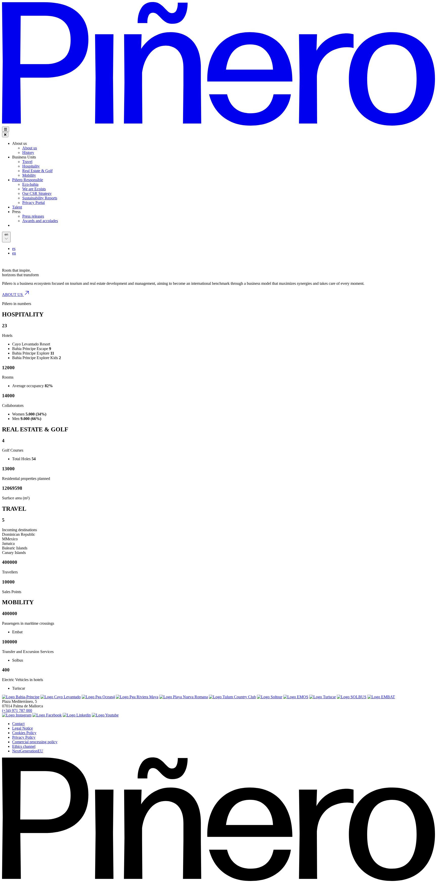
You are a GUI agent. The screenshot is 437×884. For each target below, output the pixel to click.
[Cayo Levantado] (60, 697)
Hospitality (31, 166)
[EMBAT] (381, 697)
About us (29, 148)
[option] (223, 248)
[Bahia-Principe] (20, 697)
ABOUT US (13, 294)
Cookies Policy (24, 733)
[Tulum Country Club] (232, 697)
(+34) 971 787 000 (17, 710)
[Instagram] (16, 715)
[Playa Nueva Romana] (183, 697)
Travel (27, 161)
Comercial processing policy (34, 742)
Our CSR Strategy (37, 193)
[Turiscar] (322, 697)
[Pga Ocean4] (98, 697)
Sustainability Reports (39, 198)
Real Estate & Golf (37, 171)
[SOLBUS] (351, 697)
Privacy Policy (23, 737)
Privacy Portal (33, 202)
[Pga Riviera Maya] (137, 697)
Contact (18, 724)
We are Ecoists (34, 189)
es (13, 248)
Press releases (33, 216)
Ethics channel (23, 746)
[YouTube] (105, 715)
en (14, 253)
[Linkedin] (77, 715)
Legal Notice (22, 728)
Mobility (29, 175)
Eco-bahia (30, 184)
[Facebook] (47, 715)
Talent (17, 207)
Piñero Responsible (27, 180)
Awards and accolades (40, 221)
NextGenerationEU (27, 751)
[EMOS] (295, 697)
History (28, 152)
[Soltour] (269, 697)
